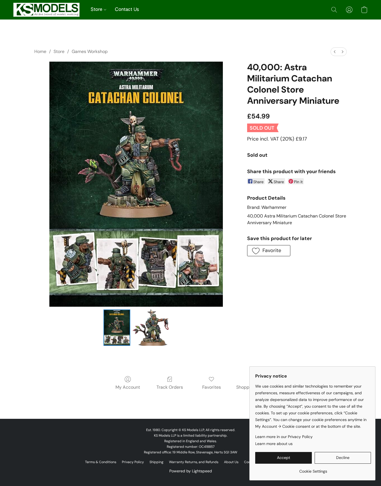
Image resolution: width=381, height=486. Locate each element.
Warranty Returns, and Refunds (193, 462)
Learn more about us (274, 443)
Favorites (211, 387)
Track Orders (169, 387)
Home (40, 51)
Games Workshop (90, 51)
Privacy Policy (133, 462)
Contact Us (127, 10)
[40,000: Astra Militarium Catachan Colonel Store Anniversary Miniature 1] (150, 328)
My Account (127, 387)
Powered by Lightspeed (190, 470)
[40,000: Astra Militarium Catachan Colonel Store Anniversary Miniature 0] (116, 328)
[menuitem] (335, 52)
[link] (313, 469)
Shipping (156, 462)
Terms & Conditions (100, 462)
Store (97, 10)
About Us (231, 462)
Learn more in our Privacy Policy (284, 436)
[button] (46, 10)
